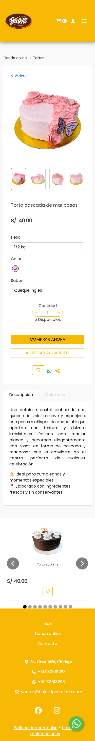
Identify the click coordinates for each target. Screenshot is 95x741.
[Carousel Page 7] (55, 606)
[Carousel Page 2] (30, 606)
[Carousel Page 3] (35, 606)
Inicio (48, 623)
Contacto (47, 643)
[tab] (21, 395)
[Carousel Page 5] (45, 606)
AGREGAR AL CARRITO (47, 353)
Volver (20, 75)
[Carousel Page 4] (40, 606)
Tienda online (15, 57)
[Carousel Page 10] (70, 606)
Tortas (38, 57)
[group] (47, 121)
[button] (15, 268)
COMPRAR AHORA (47, 339)
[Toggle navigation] (84, 21)
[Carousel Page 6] (50, 606)
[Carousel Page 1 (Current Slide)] (25, 606)
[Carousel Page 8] (60, 606)
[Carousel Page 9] (65, 606)
